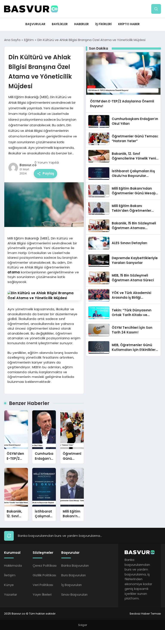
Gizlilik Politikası (44, 575)
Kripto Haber (129, 24)
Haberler (81, 24)
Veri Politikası (43, 585)
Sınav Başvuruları (74, 594)
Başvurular (35, 24)
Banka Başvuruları (75, 565)
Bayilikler (60, 24)
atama (14, 272)
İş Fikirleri (103, 24)
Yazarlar (10, 594)
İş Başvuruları (71, 585)
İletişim (9, 575)
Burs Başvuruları (73, 575)
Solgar (82, 625)
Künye (9, 585)
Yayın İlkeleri (42, 594)
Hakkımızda (13, 565)
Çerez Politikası (45, 565)
